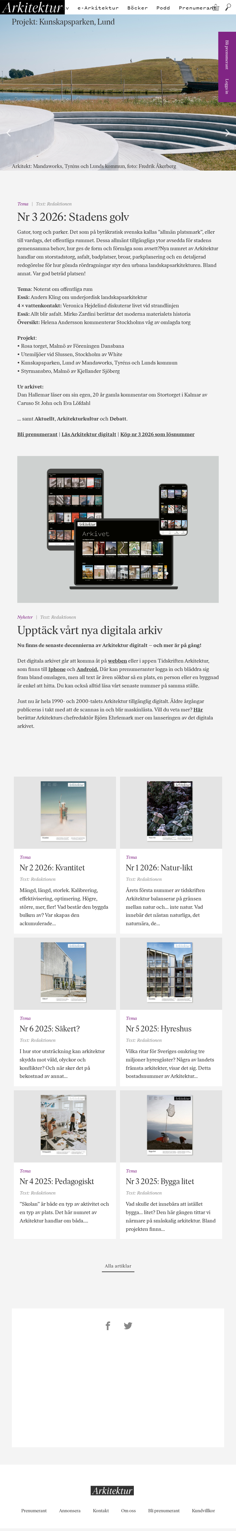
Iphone (57, 669)
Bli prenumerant (227, 55)
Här (198, 709)
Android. (87, 669)
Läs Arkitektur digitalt (89, 434)
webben (117, 661)
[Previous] (9, 132)
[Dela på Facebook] (108, 1326)
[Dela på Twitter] (128, 1326)
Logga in (227, 86)
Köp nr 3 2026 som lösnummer (157, 434)
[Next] (226, 132)
